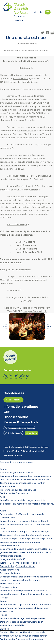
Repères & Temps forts (20, 422)
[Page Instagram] (16, 376)
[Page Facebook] (5, 376)
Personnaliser (36, 639)
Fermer (3, 469)
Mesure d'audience (9, 545)
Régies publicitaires (10, 573)
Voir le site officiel (25, 566)
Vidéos (3, 615)
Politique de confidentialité (33, 451)
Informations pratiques (20, 406)
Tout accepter (7, 493)
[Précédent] (5, 326)
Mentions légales (11, 451)
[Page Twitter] (11, 376)
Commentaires (7, 517)
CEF (6, 411)
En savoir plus (7, 566)
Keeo (19, 455)
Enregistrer (5, 628)
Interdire (14, 569)
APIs (2, 496)
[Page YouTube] (21, 376)
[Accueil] (7, 12)
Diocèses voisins (15, 417)
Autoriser (5, 569)
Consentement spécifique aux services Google (24, 531)
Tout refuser (22, 493)
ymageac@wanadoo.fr (35, 311)
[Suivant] (48, 326)
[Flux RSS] (26, 376)
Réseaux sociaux (8, 587)
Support (4, 601)
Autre (3, 510)
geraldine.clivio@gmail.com (36, 307)
